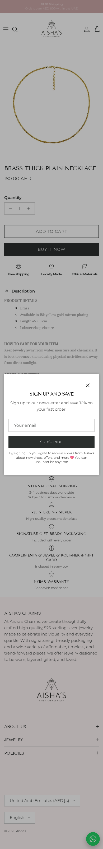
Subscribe (51, 442)
